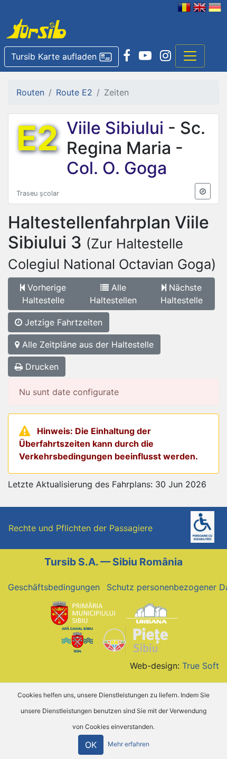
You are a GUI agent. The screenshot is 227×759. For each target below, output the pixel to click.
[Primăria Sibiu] (82, 612)
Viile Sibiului (117, 128)
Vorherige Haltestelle (44, 293)
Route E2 (74, 92)
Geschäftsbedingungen (54, 587)
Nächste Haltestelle (181, 293)
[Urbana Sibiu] (152, 612)
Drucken (41, 366)
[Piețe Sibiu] (135, 639)
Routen (30, 92)
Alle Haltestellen (113, 293)
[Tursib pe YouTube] (145, 56)
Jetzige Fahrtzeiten (62, 322)
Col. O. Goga (117, 168)
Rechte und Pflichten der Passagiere (80, 528)
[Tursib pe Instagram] (165, 56)
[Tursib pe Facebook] (127, 56)
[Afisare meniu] (190, 56)
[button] (61, 57)
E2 (37, 138)
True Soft (200, 665)
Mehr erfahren (128, 744)
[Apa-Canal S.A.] (77, 639)
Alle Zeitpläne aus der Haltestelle (87, 344)
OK (91, 744)
